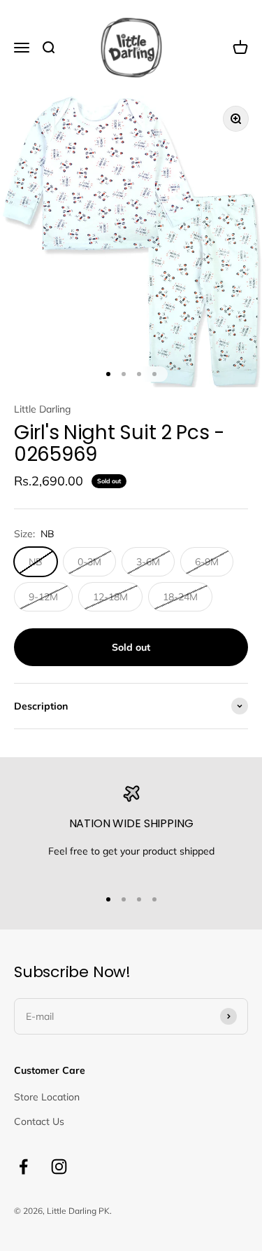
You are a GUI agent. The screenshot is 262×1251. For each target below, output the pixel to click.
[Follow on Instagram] (59, 1166)
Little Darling (42, 409)
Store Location (47, 1097)
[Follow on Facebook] (23, 1166)
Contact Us (39, 1121)
